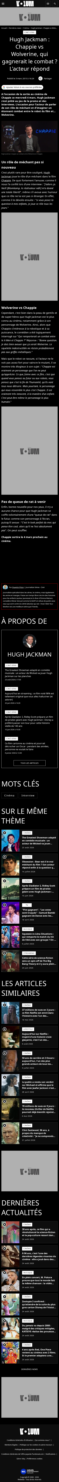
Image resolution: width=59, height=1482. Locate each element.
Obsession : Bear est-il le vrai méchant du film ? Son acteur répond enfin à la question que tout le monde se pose (39, 866)
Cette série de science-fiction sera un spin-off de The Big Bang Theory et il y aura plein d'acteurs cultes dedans (38, 962)
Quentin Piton (18, 587)
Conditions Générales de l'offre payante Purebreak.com (22, 1454)
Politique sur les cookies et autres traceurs (36, 1445)
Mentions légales (11, 1445)
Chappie (6, 180)
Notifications (50, 1454)
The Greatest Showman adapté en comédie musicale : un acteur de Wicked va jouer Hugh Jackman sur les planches (39, 843)
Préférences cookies (34, 1459)
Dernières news (15, 28)
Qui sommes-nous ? (42, 1440)
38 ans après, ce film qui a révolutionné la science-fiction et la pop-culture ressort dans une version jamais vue (38, 1234)
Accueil (4, 28)
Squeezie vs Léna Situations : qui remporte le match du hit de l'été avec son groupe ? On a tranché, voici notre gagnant (39, 938)
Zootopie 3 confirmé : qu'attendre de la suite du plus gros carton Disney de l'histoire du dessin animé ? (39, 1306)
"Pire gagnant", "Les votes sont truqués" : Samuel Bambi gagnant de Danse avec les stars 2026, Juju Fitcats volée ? (38, 914)
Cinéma (26, 28)
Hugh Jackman (29, 654)
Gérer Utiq (21, 1459)
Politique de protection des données (28, 1449)
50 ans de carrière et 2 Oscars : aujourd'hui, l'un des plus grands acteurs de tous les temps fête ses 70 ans (38, 1062)
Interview (28, 795)
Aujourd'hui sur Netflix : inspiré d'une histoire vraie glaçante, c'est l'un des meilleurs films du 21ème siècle (39, 1038)
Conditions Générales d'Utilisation (20, 1440)
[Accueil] (25, 3)
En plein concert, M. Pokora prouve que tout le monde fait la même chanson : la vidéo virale (38, 1282)
